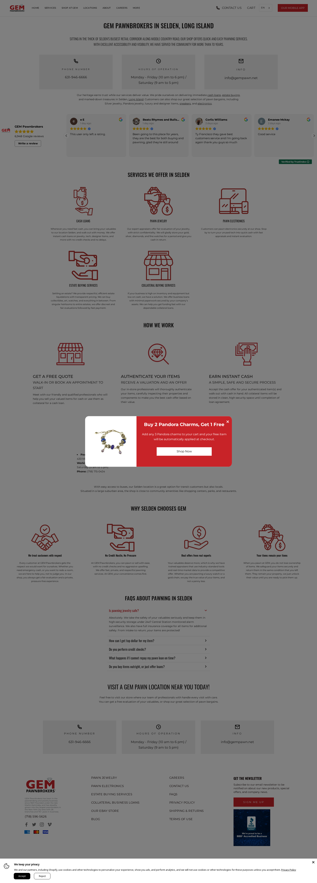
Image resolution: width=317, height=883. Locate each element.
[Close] (313, 862)
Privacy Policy (288, 869)
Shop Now (184, 451)
